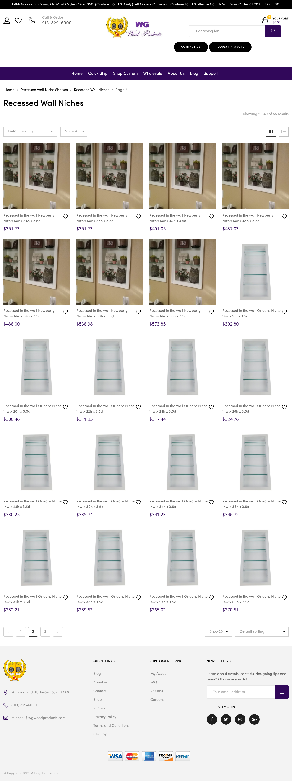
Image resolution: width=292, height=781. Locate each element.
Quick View (21, 202)
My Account (160, 674)
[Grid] (271, 132)
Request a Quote (230, 47)
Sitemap (100, 734)
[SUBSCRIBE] (282, 692)
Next (58, 632)
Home (77, 74)
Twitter (226, 722)
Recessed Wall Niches (91, 90)
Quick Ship (98, 74)
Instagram (240, 722)
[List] (284, 132)
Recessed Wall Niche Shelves (44, 90)
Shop (97, 700)
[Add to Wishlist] (66, 216)
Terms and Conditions (111, 726)
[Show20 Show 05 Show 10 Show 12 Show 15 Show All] (73, 132)
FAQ (153, 682)
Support (211, 74)
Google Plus (254, 722)
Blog (194, 74)
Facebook (212, 722)
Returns (156, 691)
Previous (8, 632)
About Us (176, 74)
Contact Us (191, 47)
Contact (99, 691)
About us (100, 682)
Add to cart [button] (55, 203)
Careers (157, 700)
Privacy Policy (104, 717)
